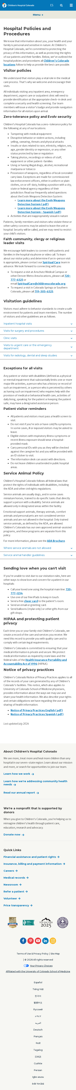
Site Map (55, 953)
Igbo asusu (38, 1077)
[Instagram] (53, 941)
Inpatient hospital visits (18, 323)
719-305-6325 (44, 291)
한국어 (38, 996)
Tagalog (38, 1050)
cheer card (31, 601)
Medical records (14, 877)
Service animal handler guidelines (24, 555)
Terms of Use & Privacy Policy (32, 953)
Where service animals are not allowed (27, 548)
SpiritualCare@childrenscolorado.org (41, 283)
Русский (38, 1009)
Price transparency (16, 905)
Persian (38, 1070)
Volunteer (10, 898)
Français (38, 1036)
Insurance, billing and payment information (33, 863)
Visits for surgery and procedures (24, 330)
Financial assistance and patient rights (30, 857)
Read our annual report (19, 792)
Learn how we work (17, 773)
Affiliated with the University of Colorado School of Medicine (38, 971)
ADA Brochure (56, 541)
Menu (37, 14)
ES (53, 5)
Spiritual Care (51, 262)
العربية (38, 1023)
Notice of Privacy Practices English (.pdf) (37, 710)
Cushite (38, 1063)
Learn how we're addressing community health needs (35, 783)
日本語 (38, 1056)
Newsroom (11, 884)
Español (38, 982)
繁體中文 (38, 1002)
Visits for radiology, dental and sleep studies (30, 355)
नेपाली (38, 1043)
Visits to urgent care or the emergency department (28, 347)
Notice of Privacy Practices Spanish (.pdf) (37, 714)
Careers (9, 870)
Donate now (12, 834)
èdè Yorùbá (38, 1083)
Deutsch (38, 1029)
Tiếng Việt (38, 989)
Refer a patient (14, 891)
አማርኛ (38, 1016)
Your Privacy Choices (41, 965)
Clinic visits (10, 338)
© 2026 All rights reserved (39, 959)
